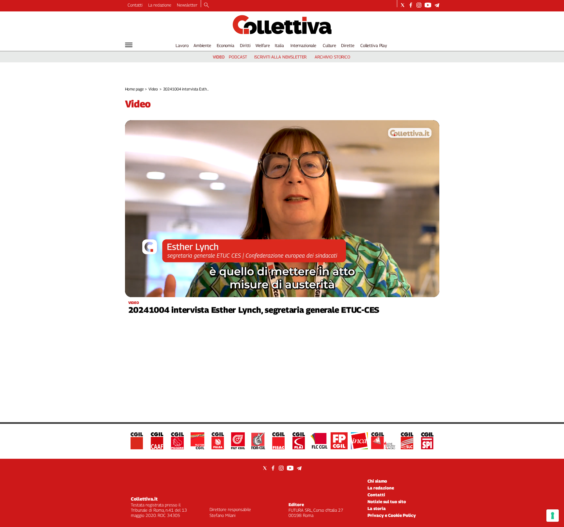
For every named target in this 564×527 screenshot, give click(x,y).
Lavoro (182, 45)
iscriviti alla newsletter (280, 56)
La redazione (159, 5)
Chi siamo (377, 481)
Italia (279, 45)
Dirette (347, 45)
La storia (377, 508)
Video (153, 89)
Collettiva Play (373, 45)
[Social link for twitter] (402, 5)
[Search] (206, 5)
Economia (225, 45)
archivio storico (332, 56)
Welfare (263, 45)
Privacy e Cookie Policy (392, 515)
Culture (329, 45)
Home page (134, 89)
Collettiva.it (144, 499)
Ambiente (202, 45)
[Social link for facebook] (410, 5)
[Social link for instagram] (418, 5)
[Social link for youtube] (428, 5)
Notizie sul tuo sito (387, 501)
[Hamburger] (129, 45)
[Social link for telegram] (436, 5)
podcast (238, 56)
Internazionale (303, 45)
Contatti (135, 5)
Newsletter (187, 5)
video (219, 56)
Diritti (245, 45)
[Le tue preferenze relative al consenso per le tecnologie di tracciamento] (552, 515)
